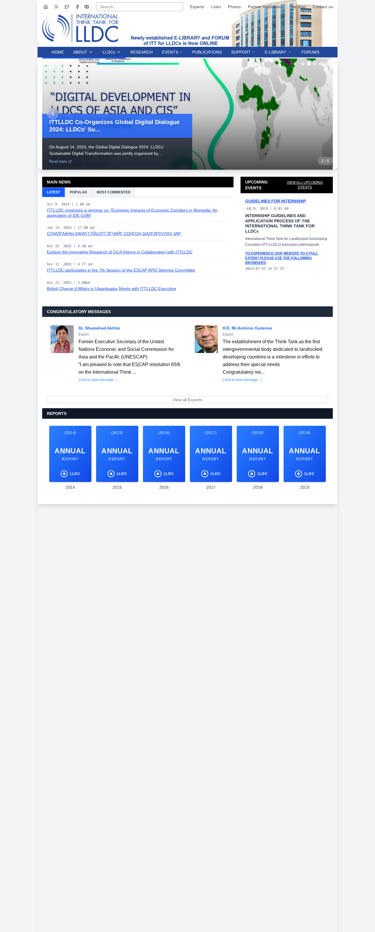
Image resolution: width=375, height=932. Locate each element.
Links (216, 6)
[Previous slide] (53, 113)
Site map (297, 6)
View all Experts (187, 399)
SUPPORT (241, 52)
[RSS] (56, 6)
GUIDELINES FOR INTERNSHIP (275, 201)
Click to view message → (98, 380)
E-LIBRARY (275, 52)
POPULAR (78, 192)
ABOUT (80, 52)
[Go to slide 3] (314, 64)
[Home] (45, 6)
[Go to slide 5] (326, 64)
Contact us (323, 6)
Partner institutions (265, 6)
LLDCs (109, 52)
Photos (234, 6)
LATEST (53, 192)
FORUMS (310, 52)
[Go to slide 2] (309, 64)
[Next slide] (322, 113)
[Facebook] (77, 6)
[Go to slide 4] (320, 64)
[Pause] (51, 66)
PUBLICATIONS (207, 52)
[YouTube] (86, 6)
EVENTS (170, 52)
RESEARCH (141, 52)
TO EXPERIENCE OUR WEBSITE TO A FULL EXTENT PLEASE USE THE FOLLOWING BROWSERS (281, 258)
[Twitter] (66, 6)
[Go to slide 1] (303, 64)
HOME (58, 52)
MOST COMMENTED (114, 192)
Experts (197, 6)
